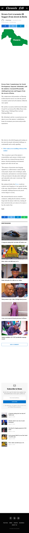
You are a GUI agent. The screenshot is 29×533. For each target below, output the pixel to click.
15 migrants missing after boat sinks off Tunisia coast (13, 242)
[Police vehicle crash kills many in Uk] (14, 252)
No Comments (6, 22)
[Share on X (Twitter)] (13, 26)
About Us (14, 524)
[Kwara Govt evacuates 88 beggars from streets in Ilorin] (14, 37)
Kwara (17, 184)
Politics (5, 522)
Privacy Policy (13, 407)
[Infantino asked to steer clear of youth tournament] (4, 422)
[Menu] (2, 8)
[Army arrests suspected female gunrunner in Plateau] (14, 309)
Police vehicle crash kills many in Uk (10, 261)
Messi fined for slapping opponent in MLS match (17, 428)
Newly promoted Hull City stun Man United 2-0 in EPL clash (17, 436)
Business (21, 522)
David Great (8, 20)
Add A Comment (14, 344)
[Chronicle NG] (15, 8)
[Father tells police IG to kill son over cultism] (14, 271)
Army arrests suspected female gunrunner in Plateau (13, 318)
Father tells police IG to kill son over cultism (11, 280)
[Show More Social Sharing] (26, 26)
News (10, 522)
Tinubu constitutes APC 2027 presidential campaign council (13, 338)
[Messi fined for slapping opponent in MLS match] (4, 429)
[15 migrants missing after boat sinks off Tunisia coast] (14, 233)
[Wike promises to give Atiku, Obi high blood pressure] (14, 290)
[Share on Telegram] (20, 26)
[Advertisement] (14, 64)
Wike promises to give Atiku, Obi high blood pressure (14, 299)
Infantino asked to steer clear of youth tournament (16, 421)
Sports (16, 522)
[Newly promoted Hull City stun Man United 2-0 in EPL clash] (4, 437)
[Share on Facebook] (5, 26)
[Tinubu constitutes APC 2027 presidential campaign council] (14, 328)
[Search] (27, 8)
